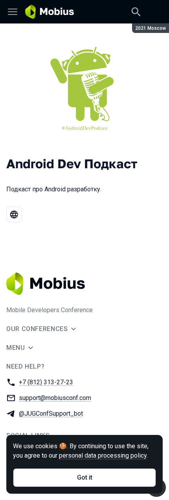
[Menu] (12, 12)
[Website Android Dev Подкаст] (14, 214)
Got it (84, 477)
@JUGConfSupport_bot (51, 413)
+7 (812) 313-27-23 (46, 382)
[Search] (136, 12)
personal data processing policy (103, 455)
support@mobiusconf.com (55, 398)
